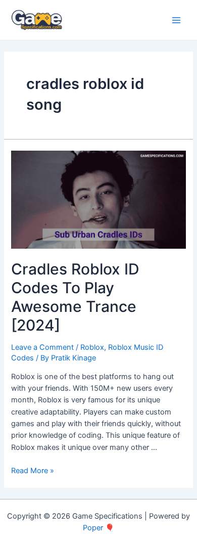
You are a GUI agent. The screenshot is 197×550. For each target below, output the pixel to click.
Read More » (32, 470)
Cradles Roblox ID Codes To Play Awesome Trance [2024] (75, 297)
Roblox (92, 347)
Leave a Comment (42, 347)
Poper (93, 527)
